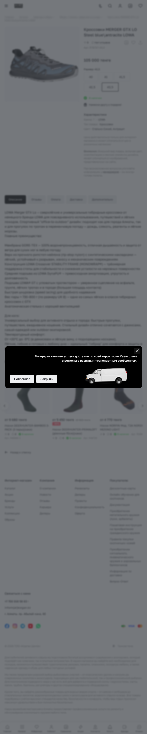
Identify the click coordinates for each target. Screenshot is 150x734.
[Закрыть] (137, 351)
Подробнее (22, 379)
